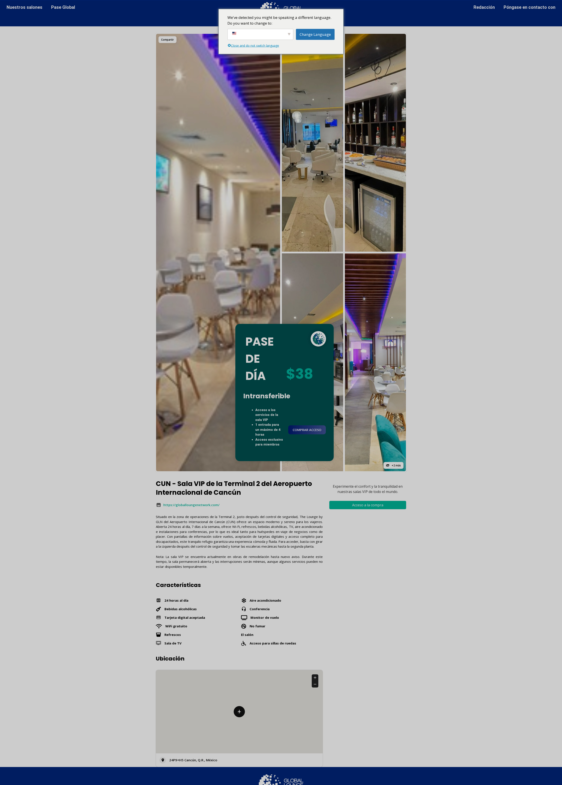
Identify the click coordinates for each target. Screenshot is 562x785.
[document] (281, 392)
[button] (339, 345)
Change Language (315, 34)
